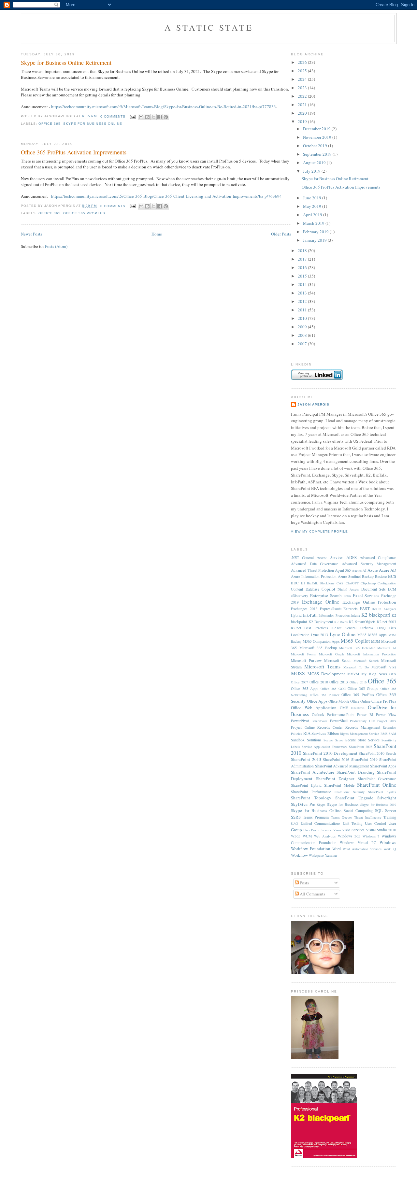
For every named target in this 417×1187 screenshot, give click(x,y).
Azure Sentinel (349, 576)
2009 (303, 327)
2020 (303, 113)
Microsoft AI (386, 648)
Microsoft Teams (322, 666)
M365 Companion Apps (321, 641)
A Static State (209, 27)
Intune (355, 615)
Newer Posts (31, 234)
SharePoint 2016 (336, 759)
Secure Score (333, 740)
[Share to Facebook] (159, 117)
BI (303, 582)
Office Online (360, 701)
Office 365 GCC (333, 688)
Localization (300, 634)
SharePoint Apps (383, 766)
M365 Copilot (355, 640)
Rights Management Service (359, 733)
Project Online (302, 727)
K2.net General (343, 627)
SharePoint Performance (311, 791)
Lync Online (343, 634)
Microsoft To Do (356, 667)
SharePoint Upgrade (354, 798)
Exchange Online (320, 601)
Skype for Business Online (92, 123)
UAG (294, 823)
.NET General (302, 557)
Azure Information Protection (314, 576)
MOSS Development (326, 674)
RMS (384, 733)
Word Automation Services (362, 849)
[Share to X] (153, 117)
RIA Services (314, 733)
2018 (303, 250)
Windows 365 (349, 836)
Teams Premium (316, 817)
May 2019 (312, 206)
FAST (365, 608)
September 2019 (318, 154)
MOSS (298, 673)
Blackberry (327, 583)
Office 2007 (299, 682)
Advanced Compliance (378, 557)
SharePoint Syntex (382, 792)
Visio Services (353, 829)
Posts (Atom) (56, 246)
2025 (303, 71)
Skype (321, 804)
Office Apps (317, 701)
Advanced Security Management (369, 563)
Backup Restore (374, 576)
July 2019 (312, 171)
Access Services (330, 557)
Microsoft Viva (383, 667)
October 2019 (315, 146)
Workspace (316, 855)
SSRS (296, 817)
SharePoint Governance (377, 778)
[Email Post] (132, 116)
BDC (295, 582)
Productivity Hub (362, 721)
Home (156, 234)
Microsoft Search (366, 660)
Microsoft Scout (337, 660)
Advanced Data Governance (314, 563)
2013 (303, 293)
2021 (303, 104)
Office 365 (49, 123)
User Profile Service (317, 830)
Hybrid (296, 615)
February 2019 (316, 232)
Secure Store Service (362, 739)
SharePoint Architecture (312, 772)
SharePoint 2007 (360, 746)
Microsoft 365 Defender (357, 648)
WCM (307, 836)
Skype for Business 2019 (378, 804)
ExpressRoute (330, 608)
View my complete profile (319, 531)
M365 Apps (377, 634)
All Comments (312, 894)
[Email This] (141, 117)
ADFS (351, 557)
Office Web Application (314, 707)
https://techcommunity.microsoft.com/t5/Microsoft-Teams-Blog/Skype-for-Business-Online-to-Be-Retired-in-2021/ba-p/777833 (163, 106)
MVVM (353, 673)
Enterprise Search (326, 595)
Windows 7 (371, 836)
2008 (303, 335)
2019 (303, 121)
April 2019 (313, 215)
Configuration (387, 583)
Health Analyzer (384, 609)
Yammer (331, 855)
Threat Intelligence (367, 817)
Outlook (318, 714)
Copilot (328, 589)
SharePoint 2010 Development (330, 753)
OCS (392, 674)
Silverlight (386, 798)
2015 (303, 276)
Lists (392, 627)
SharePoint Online (376, 784)
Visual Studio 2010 (381, 829)
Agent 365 (343, 570)
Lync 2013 (319, 634)
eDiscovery (299, 595)
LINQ (381, 627)
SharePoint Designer (335, 778)
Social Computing (358, 810)
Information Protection (334, 615)
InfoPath (310, 615)
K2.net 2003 (386, 621)
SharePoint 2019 (364, 759)
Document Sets (373, 589)
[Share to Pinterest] (166, 117)
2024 (303, 79)
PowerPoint (319, 721)
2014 (303, 284)
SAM (392, 733)
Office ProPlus (383, 701)
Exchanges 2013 (304, 608)
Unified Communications (320, 823)
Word (336, 848)
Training (389, 817)
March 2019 (314, 223)
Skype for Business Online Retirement (66, 62)
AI (364, 570)
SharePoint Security (350, 792)
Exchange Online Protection (369, 602)
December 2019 (317, 129)
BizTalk (312, 583)
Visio (337, 830)
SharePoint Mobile (339, 785)
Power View (386, 714)
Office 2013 (338, 681)
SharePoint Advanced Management (342, 766)
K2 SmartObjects (362, 621)
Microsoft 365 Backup (318, 647)
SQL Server (385, 810)
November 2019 (317, 137)
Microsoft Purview (306, 660)
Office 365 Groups (363, 688)
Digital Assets (348, 589)
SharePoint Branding (356, 772)
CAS (340, 583)
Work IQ (389, 849)
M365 (362, 634)
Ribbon (333, 733)
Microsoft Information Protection (371, 654)
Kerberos (366, 627)
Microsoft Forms (303, 654)
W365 (295, 836)
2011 (303, 310)
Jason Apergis (313, 404)
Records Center (330, 727)
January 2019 (315, 240)
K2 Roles (341, 622)
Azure (372, 570)
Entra (347, 596)
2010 (303, 318)
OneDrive (358, 708)
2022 (303, 96)
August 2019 (315, 162)
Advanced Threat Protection (312, 570)
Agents (357, 570)
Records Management (362, 727)
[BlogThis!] (147, 117)
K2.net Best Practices (309, 627)
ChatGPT (352, 583)
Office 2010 (318, 681)
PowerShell (339, 720)
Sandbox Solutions (306, 739)
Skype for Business (343, 804)
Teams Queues (341, 817)
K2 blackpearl (375, 614)
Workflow (299, 855)
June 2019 (312, 198)
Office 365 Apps (304, 688)
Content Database (305, 589)
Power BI (365, 714)
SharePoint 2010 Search (377, 753)
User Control (375, 823)
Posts (304, 883)
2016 (303, 267)
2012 (303, 301)
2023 (303, 88)
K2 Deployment (321, 621)
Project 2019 (386, 721)
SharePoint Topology (311, 798)
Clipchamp (368, 583)
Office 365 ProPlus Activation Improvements (73, 152)
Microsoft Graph (331, 654)
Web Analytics (325, 836)
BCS (392, 576)
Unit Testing (353, 823)
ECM (392, 589)
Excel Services (366, 595)
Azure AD (387, 570)
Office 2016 (358, 682)
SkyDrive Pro (303, 804)
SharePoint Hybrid (306, 785)
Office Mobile (338, 701)
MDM (375, 641)
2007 (303, 344)
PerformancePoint (340, 714)
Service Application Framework (324, 746)
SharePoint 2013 (306, 759)
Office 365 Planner (324, 695)
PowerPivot (300, 720)
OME (344, 707)
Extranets (350, 608)
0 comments (112, 116)
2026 (303, 62)
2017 (303, 259)
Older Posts (281, 234)
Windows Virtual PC (358, 842)
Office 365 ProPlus (84, 213)
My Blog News (374, 673)
